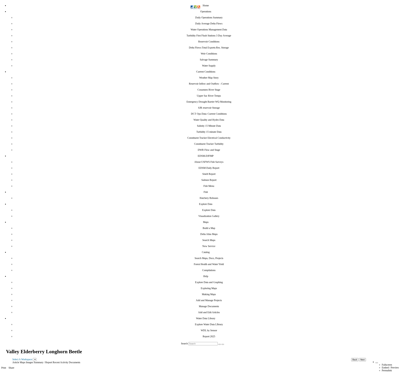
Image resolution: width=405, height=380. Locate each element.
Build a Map (209, 228)
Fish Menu (208, 186)
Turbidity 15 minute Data (208, 131)
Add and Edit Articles (209, 312)
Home (206, 5)
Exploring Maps (209, 288)
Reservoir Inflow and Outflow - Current (209, 83)
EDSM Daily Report (209, 168)
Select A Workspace (22, 359)
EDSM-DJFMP (206, 156)
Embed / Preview (390, 367)
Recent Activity (60, 362)
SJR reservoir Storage (209, 107)
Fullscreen (387, 364)
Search (184, 343)
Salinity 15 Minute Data (209, 125)
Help (205, 276)
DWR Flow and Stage (209, 150)
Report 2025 (209, 336)
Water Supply (209, 65)
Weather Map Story (209, 77)
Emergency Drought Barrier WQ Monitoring (209, 101)
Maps (206, 222)
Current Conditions (205, 71)
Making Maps (209, 294)
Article (15, 362)
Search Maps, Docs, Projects (209, 258)
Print (3, 367)
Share (11, 367)
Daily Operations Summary (209, 17)
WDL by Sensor (209, 330)
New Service (208, 246)
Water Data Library (205, 318)
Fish (206, 192)
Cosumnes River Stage (208, 89)
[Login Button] (222, 344)
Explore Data (205, 204)
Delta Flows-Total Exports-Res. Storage (209, 47)
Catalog (206, 252)
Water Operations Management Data (209, 29)
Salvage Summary (209, 59)
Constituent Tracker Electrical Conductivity (209, 137)
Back (354, 359)
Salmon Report (208, 180)
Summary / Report (43, 362)
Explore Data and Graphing (209, 282)
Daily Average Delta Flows (208, 23)
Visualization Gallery (208, 216)
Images (29, 362)
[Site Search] (219, 344)
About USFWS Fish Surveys (208, 162)
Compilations (208, 270)
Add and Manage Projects (209, 300)
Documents (74, 362)
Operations (205, 11)
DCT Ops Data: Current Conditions (209, 113)
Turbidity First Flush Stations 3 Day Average (209, 35)
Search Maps (208, 240)
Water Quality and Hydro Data (208, 119)
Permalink (387, 370)
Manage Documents (209, 306)
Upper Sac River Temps (209, 95)
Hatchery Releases (209, 198)
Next (362, 359)
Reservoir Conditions (208, 41)
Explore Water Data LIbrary (209, 324)
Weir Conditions (209, 53)
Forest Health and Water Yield (209, 264)
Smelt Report (208, 174)
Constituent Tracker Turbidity (209, 143)
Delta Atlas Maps (209, 234)
